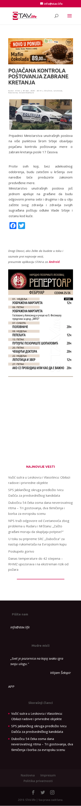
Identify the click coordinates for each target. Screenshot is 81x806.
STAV (17, 91)
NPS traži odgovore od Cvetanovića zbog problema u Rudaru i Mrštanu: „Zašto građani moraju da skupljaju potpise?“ (38, 526)
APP (11, 686)
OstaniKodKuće (26, 93)
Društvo (48, 91)
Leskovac (58, 91)
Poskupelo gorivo (21, 551)
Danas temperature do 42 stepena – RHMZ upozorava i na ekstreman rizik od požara (38, 564)
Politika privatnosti (38, 781)
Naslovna (13, 93)
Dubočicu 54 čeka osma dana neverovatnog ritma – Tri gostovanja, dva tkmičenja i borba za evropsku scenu (40, 508)
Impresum (48, 775)
